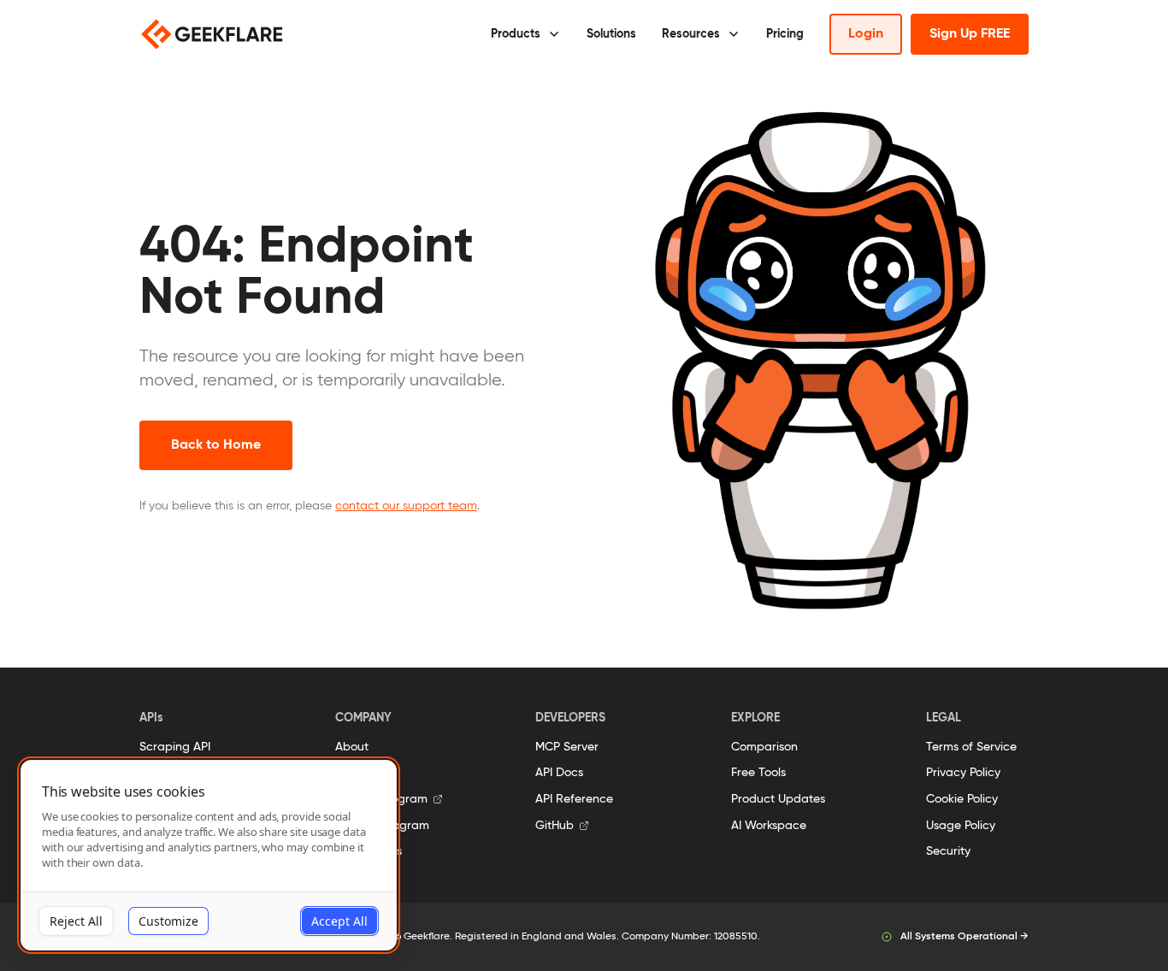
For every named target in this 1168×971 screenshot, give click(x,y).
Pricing (785, 34)
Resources (691, 34)
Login (865, 34)
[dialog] (209, 855)
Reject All (76, 921)
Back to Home (216, 445)
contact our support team (406, 506)
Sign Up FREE (969, 34)
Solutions (611, 34)
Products (515, 34)
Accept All (339, 921)
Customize (168, 921)
